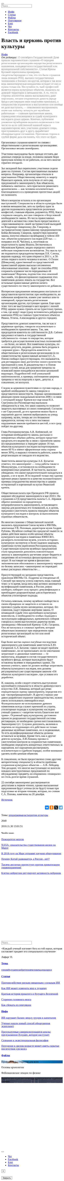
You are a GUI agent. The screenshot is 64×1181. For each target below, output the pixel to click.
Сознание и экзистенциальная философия (24, 1040)
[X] (56, 807)
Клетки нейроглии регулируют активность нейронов (31, 873)
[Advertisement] (32, 909)
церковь (17, 815)
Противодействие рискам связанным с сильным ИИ (30, 982)
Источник (6, 799)
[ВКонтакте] (47, 807)
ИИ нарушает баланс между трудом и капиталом (28, 1017)
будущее (12, 969)
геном (4, 969)
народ (48, 969)
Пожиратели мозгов (12, 839)
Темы (4, 963)
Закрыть (7, 1178)
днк (43, 969)
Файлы (12, 17)
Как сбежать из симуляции (16, 1005)
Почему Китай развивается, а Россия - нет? (25, 859)
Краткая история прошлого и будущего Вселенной (29, 993)
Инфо (11, 11)
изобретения (24, 969)
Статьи (12, 14)
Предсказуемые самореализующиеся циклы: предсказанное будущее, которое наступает (26, 1033)
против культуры (38, 815)
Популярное (14, 20)
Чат (10, 26)
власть (25, 815)
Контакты (13, 29)
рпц (11, 815)
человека (36, 969)
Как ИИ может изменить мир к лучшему (24, 988)
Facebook (13, 32)
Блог (10, 23)
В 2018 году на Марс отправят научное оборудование (31, 853)
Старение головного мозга (16, 999)
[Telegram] (61, 807)
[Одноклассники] (51, 807)
